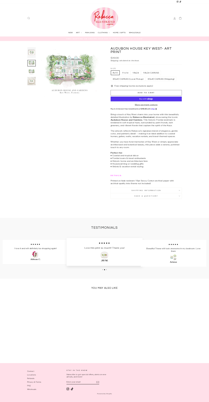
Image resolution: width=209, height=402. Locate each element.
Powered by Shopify (104, 394)
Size (113, 68)
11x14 (125, 73)
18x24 (135, 73)
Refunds (30, 378)
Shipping (114, 61)
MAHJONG (90, 32)
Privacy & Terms (34, 382)
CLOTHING (103, 32)
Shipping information (146, 190)
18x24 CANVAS (151, 73)
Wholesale (31, 389)
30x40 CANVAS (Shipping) (161, 79)
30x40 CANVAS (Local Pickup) (128, 79)
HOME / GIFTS (119, 32)
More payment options (146, 104)
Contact (30, 371)
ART (78, 32)
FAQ (29, 386)
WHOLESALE (135, 32)
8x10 (115, 73)
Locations (31, 375)
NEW (70, 32)
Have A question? (146, 196)
